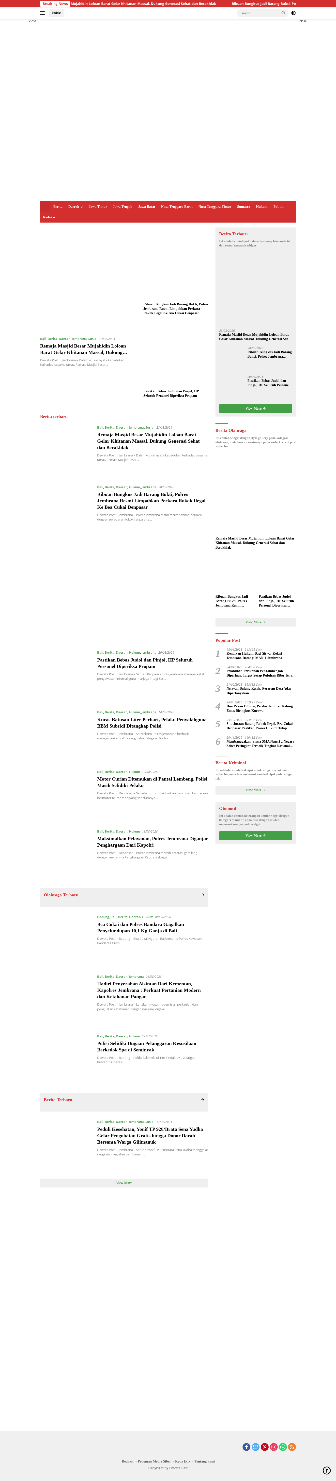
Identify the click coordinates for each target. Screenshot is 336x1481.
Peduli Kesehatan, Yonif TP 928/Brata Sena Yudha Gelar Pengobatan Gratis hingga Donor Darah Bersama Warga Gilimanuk (150, 1135)
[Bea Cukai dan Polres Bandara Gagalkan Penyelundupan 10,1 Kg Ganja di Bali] (66, 940)
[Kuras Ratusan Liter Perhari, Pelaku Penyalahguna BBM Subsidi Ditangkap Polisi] (66, 735)
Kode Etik (182, 1461)
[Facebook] (246, 1447)
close (32, 21)
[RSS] (292, 1447)
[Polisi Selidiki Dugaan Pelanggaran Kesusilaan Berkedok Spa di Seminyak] (66, 1059)
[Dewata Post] (126, 109)
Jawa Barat (146, 207)
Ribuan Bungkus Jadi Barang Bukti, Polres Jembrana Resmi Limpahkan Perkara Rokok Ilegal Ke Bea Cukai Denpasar (175, 308)
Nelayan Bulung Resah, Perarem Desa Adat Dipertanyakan (259, 691)
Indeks (56, 13)
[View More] (202, 895)
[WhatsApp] (283, 1447)
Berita (57, 207)
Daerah (73, 207)
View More (124, 1183)
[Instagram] (274, 1447)
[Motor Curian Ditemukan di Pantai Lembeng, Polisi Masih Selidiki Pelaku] (66, 795)
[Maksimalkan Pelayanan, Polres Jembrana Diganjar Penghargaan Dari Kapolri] (66, 855)
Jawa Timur (98, 207)
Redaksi (49, 217)
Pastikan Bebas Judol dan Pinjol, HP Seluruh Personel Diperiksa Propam (171, 393)
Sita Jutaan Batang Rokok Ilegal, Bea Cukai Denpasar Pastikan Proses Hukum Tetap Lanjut (260, 726)
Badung (103, 917)
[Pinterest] (265, 1447)
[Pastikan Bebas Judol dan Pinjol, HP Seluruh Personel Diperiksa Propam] (175, 354)
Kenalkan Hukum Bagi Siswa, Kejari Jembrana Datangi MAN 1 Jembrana (255, 656)
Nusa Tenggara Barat (177, 207)
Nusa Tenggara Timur (215, 207)
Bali (43, 338)
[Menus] (43, 13)
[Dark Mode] (293, 13)
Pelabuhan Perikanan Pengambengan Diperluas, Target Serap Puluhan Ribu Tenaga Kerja (261, 673)
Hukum (262, 207)
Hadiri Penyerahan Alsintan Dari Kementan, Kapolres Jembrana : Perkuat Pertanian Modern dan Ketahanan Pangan (149, 990)
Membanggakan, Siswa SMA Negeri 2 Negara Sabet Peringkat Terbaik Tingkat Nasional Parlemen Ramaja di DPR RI (260, 744)
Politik (279, 207)
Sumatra (243, 207)
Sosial (92, 338)
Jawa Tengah (122, 207)
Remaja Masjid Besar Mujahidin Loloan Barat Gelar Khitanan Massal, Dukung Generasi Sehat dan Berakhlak (95, 3)
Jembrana (79, 338)
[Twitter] (256, 1447)
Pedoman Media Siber (154, 1461)
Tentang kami (205, 1461)
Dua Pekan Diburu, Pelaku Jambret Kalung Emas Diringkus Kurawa (260, 708)
